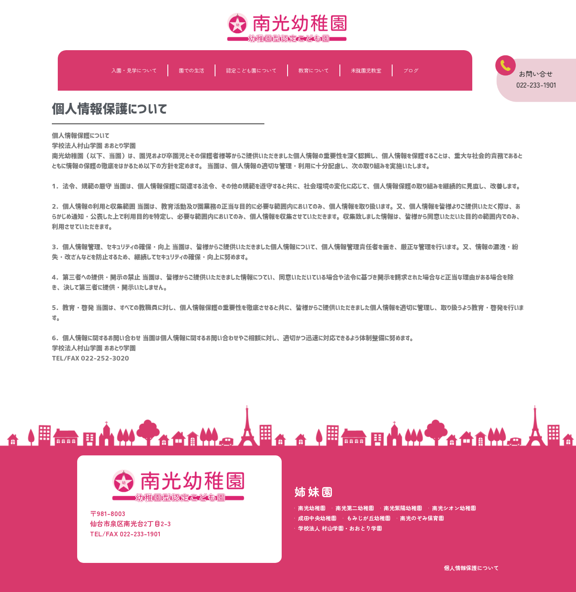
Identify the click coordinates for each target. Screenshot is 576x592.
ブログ (410, 70)
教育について (314, 70)
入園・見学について (134, 70)
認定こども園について (251, 70)
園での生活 (191, 70)
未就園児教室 (366, 70)
